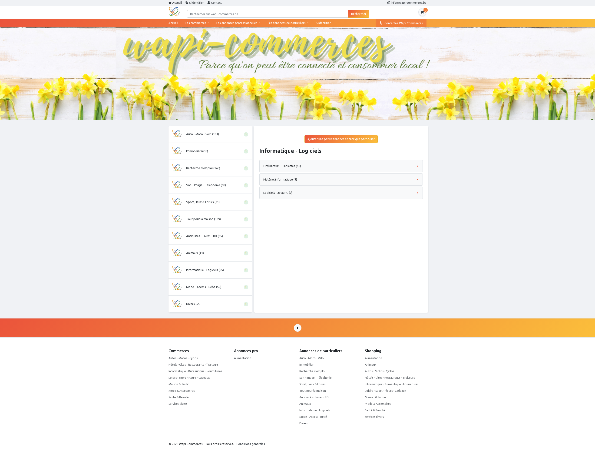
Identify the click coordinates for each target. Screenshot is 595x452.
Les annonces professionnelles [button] (237, 22)
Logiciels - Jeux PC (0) (277, 192)
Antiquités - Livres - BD (314, 397)
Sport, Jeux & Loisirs (312, 384)
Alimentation (242, 358)
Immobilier (306, 364)
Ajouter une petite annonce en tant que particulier (341, 139)
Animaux (305, 403)
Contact (216, 2)
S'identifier (196, 2)
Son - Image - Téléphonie (315, 377)
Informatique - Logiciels (314, 410)
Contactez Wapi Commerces (403, 23)
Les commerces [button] (196, 22)
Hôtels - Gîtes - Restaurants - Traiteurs (193, 364)
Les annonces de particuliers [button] (287, 22)
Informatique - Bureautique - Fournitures (195, 371)
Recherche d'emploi (312, 371)
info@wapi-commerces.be (408, 2)
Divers (303, 423)
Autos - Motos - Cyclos (183, 358)
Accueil (177, 2)
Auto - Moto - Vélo (311, 358)
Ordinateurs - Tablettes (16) (282, 165)
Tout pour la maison (312, 390)
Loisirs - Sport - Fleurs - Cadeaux (189, 377)
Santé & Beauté (179, 397)
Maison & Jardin (179, 384)
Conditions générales (250, 443)
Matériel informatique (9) (280, 179)
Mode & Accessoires (182, 390)
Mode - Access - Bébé (313, 416)
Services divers (178, 403)
